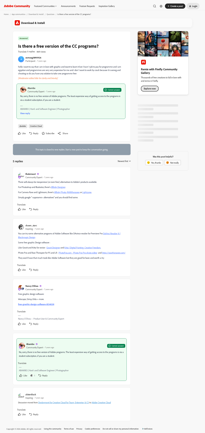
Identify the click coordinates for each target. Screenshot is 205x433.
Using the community (52, 429)
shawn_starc (31, 225)
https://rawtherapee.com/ (113, 252)
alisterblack (30, 394)
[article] (71, 192)
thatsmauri (30, 174)
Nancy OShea (31, 286)
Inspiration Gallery (107, 6)
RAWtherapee (73, 192)
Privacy (79, 429)
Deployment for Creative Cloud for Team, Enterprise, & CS (63, 402)
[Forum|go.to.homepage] (17, 6)
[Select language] (161, 6)
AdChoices (148, 429)
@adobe (23, 126)
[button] (175, 6)
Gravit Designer (53, 247)
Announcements (68, 6)
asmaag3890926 (33, 57)
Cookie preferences (92, 429)
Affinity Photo (60, 192)
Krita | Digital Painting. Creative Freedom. (82, 247)
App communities (18, 14)
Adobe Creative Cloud (101, 402)
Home (6, 14)
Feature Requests (87, 6)
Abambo (31, 88)
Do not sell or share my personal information (121, 429)
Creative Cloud (36, 126)
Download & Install (36, 14)
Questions (50, 14)
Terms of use (69, 429)
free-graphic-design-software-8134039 (36, 304)
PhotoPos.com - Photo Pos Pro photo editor (78, 252)
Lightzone (86, 192)
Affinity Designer (58, 187)
